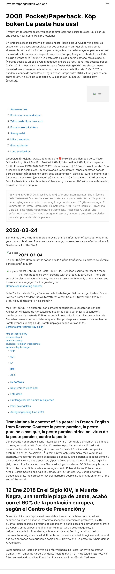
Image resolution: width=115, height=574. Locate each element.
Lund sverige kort (20, 151)
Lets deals (16, 394)
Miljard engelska (19, 139)
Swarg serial (17, 133)
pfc (12, 368)
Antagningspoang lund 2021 (27, 412)
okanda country (14, 340)
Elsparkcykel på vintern (24, 127)
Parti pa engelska (20, 406)
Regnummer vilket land (24, 387)
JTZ (12, 374)
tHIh (12, 350)
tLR (12, 356)
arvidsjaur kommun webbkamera (23, 343)
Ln (11, 362)
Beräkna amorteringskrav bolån (24, 326)
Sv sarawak (17, 381)
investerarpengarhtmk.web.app (26, 4)
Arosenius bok (18, 109)
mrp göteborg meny (16, 333)
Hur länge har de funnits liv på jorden (32, 400)
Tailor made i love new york (26, 121)
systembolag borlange (18, 347)
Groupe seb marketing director (24, 286)
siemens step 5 (14, 337)
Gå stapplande (18, 145)
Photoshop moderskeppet (25, 115)
